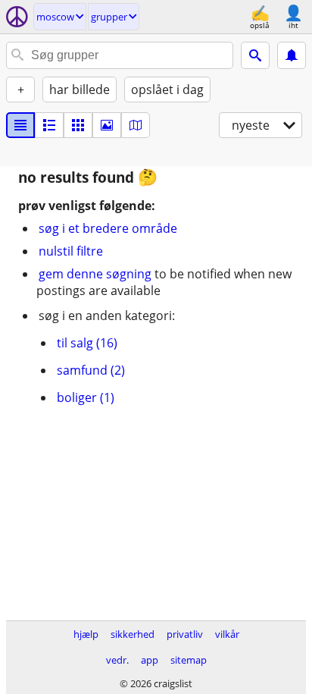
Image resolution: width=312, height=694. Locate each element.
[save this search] (291, 55)
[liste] (20, 125)
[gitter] (78, 125)
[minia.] (49, 125)
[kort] (135, 125)
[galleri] (106, 125)
